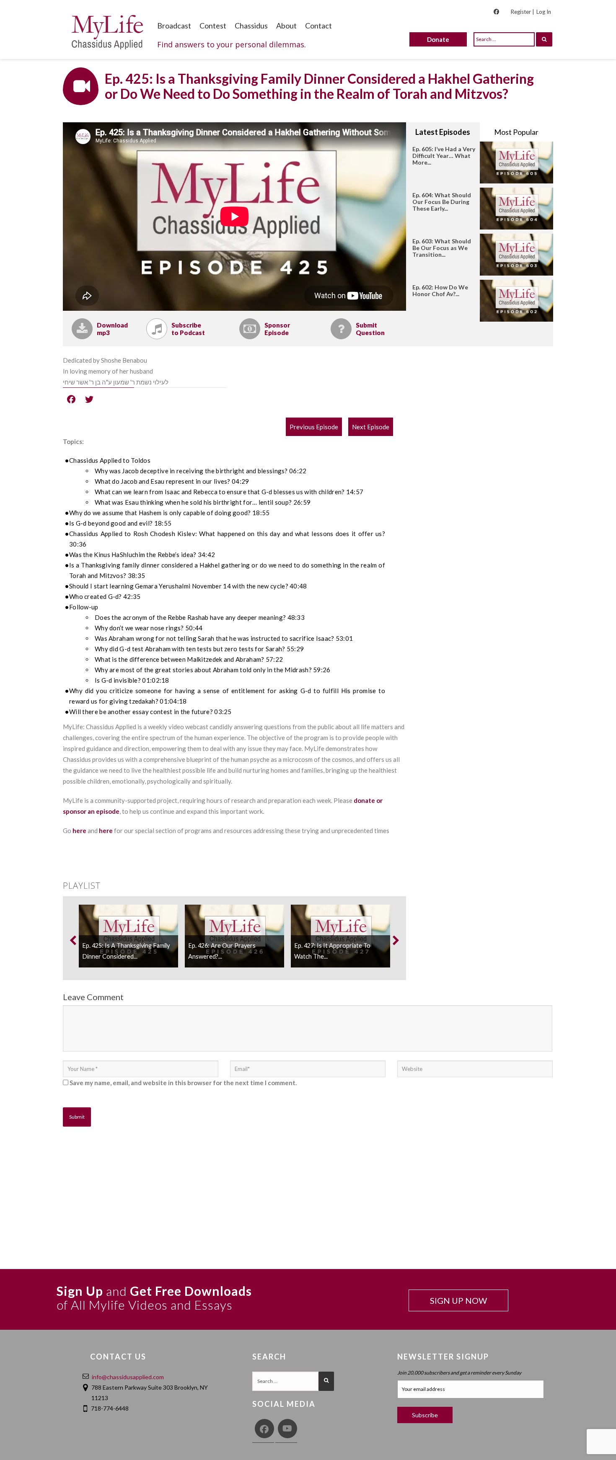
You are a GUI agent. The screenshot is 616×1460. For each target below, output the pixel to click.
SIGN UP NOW (458, 1300)
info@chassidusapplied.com (128, 1376)
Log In (543, 11)
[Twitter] (89, 398)
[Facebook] (71, 398)
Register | (522, 11)
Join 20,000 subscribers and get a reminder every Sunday (459, 1373)
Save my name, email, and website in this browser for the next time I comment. (183, 1082)
